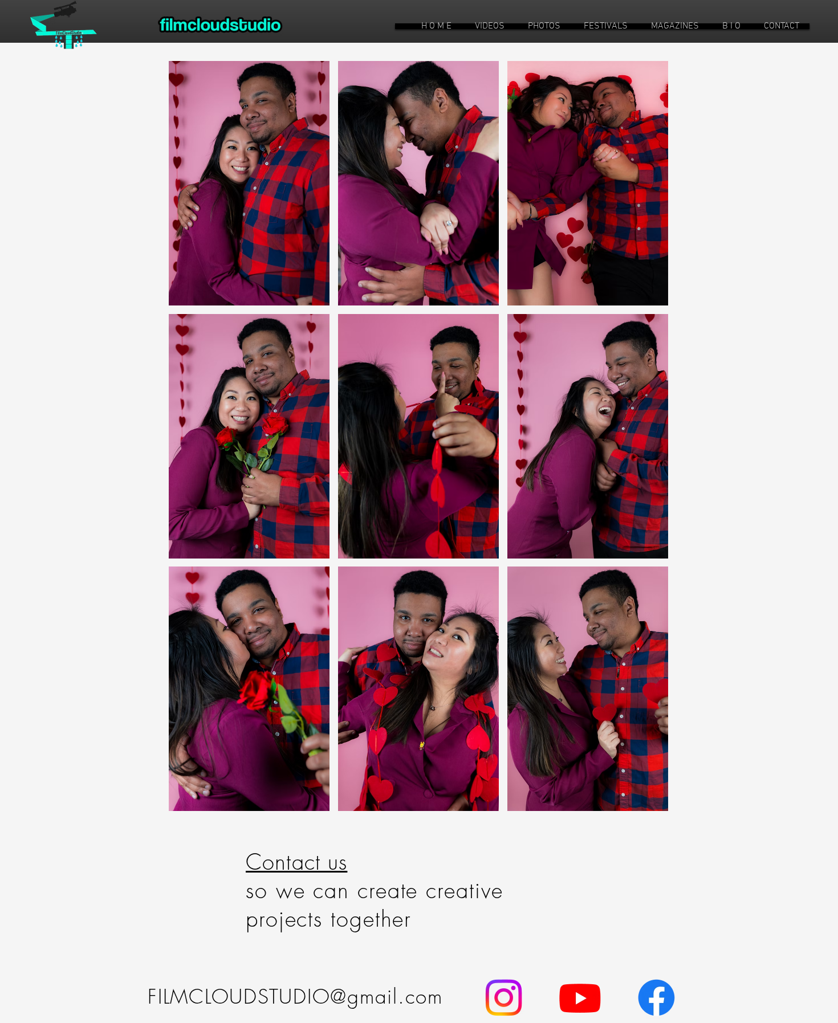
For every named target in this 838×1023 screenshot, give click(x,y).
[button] (490, 26)
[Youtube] (580, 997)
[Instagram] (503, 997)
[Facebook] (656, 997)
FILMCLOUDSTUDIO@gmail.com (295, 996)
